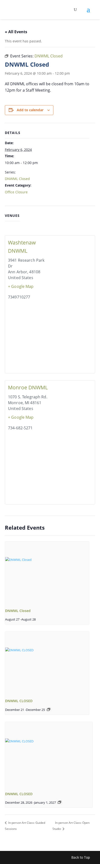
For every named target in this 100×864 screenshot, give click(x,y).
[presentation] (47, 573)
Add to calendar (30, 110)
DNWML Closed (17, 178)
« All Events (16, 31)
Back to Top (80, 857)
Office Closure (16, 192)
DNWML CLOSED (19, 701)
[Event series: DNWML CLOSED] (48, 709)
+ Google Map (21, 286)
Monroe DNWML (28, 387)
